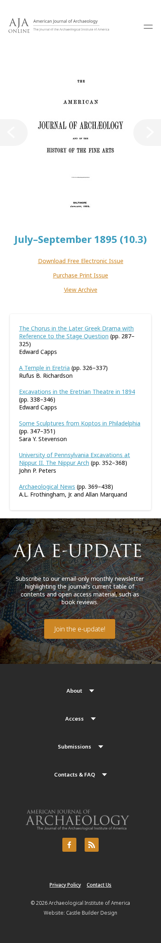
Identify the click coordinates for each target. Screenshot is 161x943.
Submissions (74, 746)
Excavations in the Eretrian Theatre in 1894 (77, 391)
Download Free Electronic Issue (80, 261)
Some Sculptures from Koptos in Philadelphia (79, 423)
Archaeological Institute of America (89, 902)
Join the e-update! (79, 628)
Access (74, 718)
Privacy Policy (65, 884)
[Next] (147, 132)
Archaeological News (47, 486)
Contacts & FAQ (74, 774)
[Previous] (14, 132)
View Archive (80, 290)
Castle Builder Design (91, 912)
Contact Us (99, 884)
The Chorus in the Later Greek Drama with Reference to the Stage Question (76, 332)
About (74, 690)
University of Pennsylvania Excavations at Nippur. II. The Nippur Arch (74, 459)
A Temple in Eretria (44, 368)
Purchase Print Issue (80, 275)
